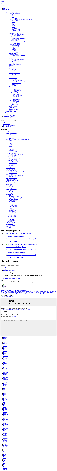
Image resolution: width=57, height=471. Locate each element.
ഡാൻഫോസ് (15, 94)
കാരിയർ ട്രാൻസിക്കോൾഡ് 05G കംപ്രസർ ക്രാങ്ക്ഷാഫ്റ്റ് (15, 291)
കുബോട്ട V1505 (16, 29)
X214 (13, 17)
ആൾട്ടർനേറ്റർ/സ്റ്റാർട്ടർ (15, 33)
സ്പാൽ (14, 79)
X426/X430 (14, 18)
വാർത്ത (5, 112)
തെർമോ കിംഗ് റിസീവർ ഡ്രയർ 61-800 (11, 292)
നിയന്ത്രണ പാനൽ (14, 109)
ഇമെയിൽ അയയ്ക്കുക (7, 296)
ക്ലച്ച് (10, 86)
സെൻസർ (14, 48)
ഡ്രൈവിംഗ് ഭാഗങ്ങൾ (15, 64)
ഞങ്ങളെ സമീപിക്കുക (8, 117)
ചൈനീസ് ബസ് (16, 99)
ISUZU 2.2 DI (15, 20)
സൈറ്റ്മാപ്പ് (16, 290)
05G (13, 15)
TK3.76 (13, 25)
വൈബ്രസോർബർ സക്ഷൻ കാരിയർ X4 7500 (38, 294)
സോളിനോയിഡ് (16, 45)
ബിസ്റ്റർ (13, 70)
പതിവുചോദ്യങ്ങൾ (8, 116)
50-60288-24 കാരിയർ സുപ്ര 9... (16, 247)
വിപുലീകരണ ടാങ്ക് (13, 63)
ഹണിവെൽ (15, 104)
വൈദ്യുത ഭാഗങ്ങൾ (14, 44)
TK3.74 (13, 24)
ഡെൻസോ (15, 85)
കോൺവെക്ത (15, 84)
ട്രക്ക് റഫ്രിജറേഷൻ (11, 12)
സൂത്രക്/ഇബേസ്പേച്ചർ (18, 81)
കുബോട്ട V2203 (16, 30)
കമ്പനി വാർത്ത (10, 114)
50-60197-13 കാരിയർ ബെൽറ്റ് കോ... (17, 257)
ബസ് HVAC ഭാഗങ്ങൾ (12, 66)
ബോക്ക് (14, 69)
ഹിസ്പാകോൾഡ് (16, 83)
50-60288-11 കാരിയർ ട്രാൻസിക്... (16, 252)
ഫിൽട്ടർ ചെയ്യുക (14, 40)
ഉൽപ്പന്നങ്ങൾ (6, 10)
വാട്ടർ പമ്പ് (11, 105)
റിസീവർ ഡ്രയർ (13, 37)
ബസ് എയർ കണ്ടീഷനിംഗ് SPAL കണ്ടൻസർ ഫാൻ (43, 291)
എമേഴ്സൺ (14, 102)
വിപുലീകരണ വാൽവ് (14, 61)
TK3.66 (13, 22)
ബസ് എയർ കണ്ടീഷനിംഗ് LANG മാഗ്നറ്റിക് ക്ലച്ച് (33, 292)
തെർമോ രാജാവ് (16, 35)
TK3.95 (13, 27)
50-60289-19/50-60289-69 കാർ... (15, 236)
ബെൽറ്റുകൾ (12, 58)
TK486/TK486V (15, 28)
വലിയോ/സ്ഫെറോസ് (17, 80)
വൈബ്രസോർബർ (14, 54)
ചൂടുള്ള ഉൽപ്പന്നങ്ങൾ (6, 290)
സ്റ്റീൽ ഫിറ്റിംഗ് (12, 107)
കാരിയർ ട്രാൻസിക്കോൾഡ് (19, 34)
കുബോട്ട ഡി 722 (16, 32)
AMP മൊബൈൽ (24, 290)
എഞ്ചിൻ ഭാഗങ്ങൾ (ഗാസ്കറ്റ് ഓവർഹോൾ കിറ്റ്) (21, 19)
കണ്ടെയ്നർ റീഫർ (11, 111)
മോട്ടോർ (14, 49)
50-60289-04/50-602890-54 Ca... (15, 241)
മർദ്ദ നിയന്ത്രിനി (16, 46)
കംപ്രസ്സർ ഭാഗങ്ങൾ (14, 13)
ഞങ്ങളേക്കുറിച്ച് (7, 9)
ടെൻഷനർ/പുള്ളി (13, 51)
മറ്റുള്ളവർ (11, 65)
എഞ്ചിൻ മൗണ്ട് (13, 53)
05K (13, 14)
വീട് (4, 8)
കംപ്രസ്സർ (11, 68)
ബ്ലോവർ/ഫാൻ (13, 78)
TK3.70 (13, 23)
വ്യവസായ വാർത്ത (11, 115)
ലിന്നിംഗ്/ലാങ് (15, 88)
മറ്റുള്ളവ (14, 50)
